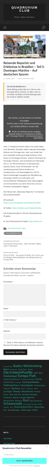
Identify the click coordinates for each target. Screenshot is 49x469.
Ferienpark (18, 382)
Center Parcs (22, 369)
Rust (26, 400)
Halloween (6, 388)
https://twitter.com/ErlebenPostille (26, 208)
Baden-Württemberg (27, 366)
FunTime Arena (39, 385)
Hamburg (15, 388)
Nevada (6, 394)
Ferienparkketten (30, 382)
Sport (11, 407)
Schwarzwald (12, 403)
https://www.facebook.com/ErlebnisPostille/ (22, 203)
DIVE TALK (38, 373)
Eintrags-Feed (9, 443)
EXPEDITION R (8, 382)
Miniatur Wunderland (23, 392)
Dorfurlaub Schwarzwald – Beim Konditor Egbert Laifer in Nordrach (22, 244)
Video (24, 228)
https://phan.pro (35, 221)
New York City (15, 395)
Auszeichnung (7, 366)
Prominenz (7, 397)
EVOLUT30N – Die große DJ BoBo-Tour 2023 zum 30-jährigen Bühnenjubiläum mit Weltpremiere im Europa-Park (23, 256)
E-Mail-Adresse (10, 320)
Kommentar (8, 282)
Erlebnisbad (10, 376)
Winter (35, 410)
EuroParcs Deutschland (27, 379)
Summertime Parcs (23, 407)
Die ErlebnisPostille (14, 228)
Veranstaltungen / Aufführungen (19, 410)
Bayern (6, 369)
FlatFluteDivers (11, 385)
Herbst (23, 388)
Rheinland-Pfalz (8, 401)
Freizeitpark (27, 385)
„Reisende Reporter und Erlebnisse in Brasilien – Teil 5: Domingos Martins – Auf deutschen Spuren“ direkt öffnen (24, 136)
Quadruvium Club (24, 9)
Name (6, 309)
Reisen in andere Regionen (23, 397)
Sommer (6, 407)
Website (6, 331)
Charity (30, 369)
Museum (37, 392)
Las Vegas (7, 392)
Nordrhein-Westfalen (29, 395)
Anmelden (7, 438)
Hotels (36, 388)
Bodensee (14, 369)
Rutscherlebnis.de (36, 401)
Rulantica (18, 401)
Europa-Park (27, 376)
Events (39, 379)
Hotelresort (29, 388)
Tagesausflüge (39, 407)
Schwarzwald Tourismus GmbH (32, 404)
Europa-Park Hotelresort (11, 379)
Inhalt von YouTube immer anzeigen (26, 132)
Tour (5, 410)
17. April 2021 (9, 78)
